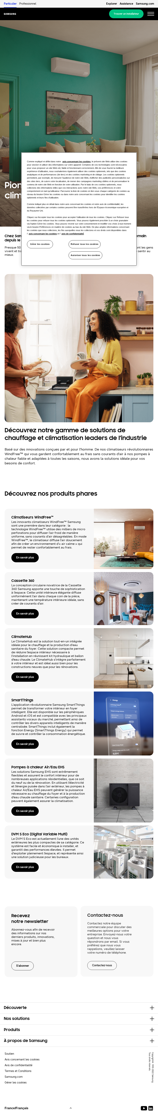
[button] (79, 1008)
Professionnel (27, 3)
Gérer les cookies (40, 244)
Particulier (10, 3)
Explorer (111, 3)
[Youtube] (144, 1108)
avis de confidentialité (72, 234)
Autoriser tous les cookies (85, 255)
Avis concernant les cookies (22, 1059)
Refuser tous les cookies (84, 244)
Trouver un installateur (126, 13)
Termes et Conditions (18, 1071)
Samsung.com (145, 3)
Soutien (9, 1053)
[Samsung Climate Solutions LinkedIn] (150, 1108)
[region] (79, 209)
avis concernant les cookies (76, 161)
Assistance (126, 3)
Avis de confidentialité (18, 1065)
